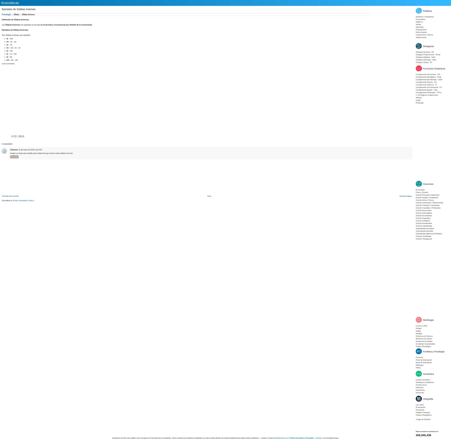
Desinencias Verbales (424, 341)
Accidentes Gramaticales (425, 344)
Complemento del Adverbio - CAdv (429, 80)
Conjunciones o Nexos (424, 35)
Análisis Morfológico (423, 346)
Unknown (14, 150)
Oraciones (428, 184)
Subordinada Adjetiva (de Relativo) (429, 234)
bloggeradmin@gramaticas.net (278, 438)
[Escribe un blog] (15, 136)
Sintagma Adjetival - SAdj (425, 57)
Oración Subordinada (424, 226)
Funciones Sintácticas (434, 68)
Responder (14, 157)
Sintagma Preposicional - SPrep (428, 55)
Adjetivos (419, 22)
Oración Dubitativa (423, 221)
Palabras (427, 11)
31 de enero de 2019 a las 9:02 (30, 150)
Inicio (209, 196)
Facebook (318, 438)
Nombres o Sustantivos (425, 17)
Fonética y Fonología (433, 351)
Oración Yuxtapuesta (424, 239)
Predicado (420, 103)
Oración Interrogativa (424, 213)
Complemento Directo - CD (426, 82)
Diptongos (420, 365)
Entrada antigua (406, 196)
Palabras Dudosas (423, 412)
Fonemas (419, 357)
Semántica (428, 374)
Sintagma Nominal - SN (425, 52)
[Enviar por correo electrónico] (12, 136)
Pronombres (420, 19)
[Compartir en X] (18, 136)
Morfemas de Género (424, 339)
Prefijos (419, 328)
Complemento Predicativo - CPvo (428, 92)
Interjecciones (421, 37)
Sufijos (418, 331)
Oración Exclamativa (424, 216)
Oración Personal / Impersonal (427, 195)
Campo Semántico (423, 380)
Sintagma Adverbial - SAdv (426, 60)
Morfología (428, 320)
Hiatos (418, 368)
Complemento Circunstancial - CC (429, 87)
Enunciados (420, 190)
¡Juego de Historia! (423, 419)
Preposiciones (421, 30)
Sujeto (418, 100)
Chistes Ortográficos (424, 415)
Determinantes (421, 32)
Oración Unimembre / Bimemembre (429, 203)
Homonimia (420, 390)
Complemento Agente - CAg (426, 90)
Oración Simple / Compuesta (427, 198)
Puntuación (420, 410)
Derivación (420, 393)
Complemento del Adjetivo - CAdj (428, 77)
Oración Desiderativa (424, 223)
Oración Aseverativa (423, 210)
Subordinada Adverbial (424, 231)
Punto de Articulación (424, 360)
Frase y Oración (422, 192)
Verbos (418, 24)
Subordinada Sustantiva (425, 228)
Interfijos (419, 334)
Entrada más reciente (10, 196)
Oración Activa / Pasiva (425, 200)
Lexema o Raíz (422, 326)
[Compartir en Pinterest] (23, 136)
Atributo (419, 98)
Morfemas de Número (424, 336)
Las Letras (420, 405)
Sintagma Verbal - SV (424, 62)
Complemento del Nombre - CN (428, 74)
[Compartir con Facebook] (20, 136)
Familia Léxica (421, 385)
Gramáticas (10, 3)
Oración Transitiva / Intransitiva (427, 205)
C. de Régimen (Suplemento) (427, 95)
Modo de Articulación (424, 362)
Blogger (335, 438)
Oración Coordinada (423, 236)
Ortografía (428, 399)
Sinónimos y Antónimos (425, 382)
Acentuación (420, 407)
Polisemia (419, 387)
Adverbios (420, 27)
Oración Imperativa (423, 218)
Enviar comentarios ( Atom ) (23, 200)
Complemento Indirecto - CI (426, 85)
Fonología (6, 14)
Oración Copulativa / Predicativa (428, 208)
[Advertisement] (390, 29)
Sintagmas (428, 46)
